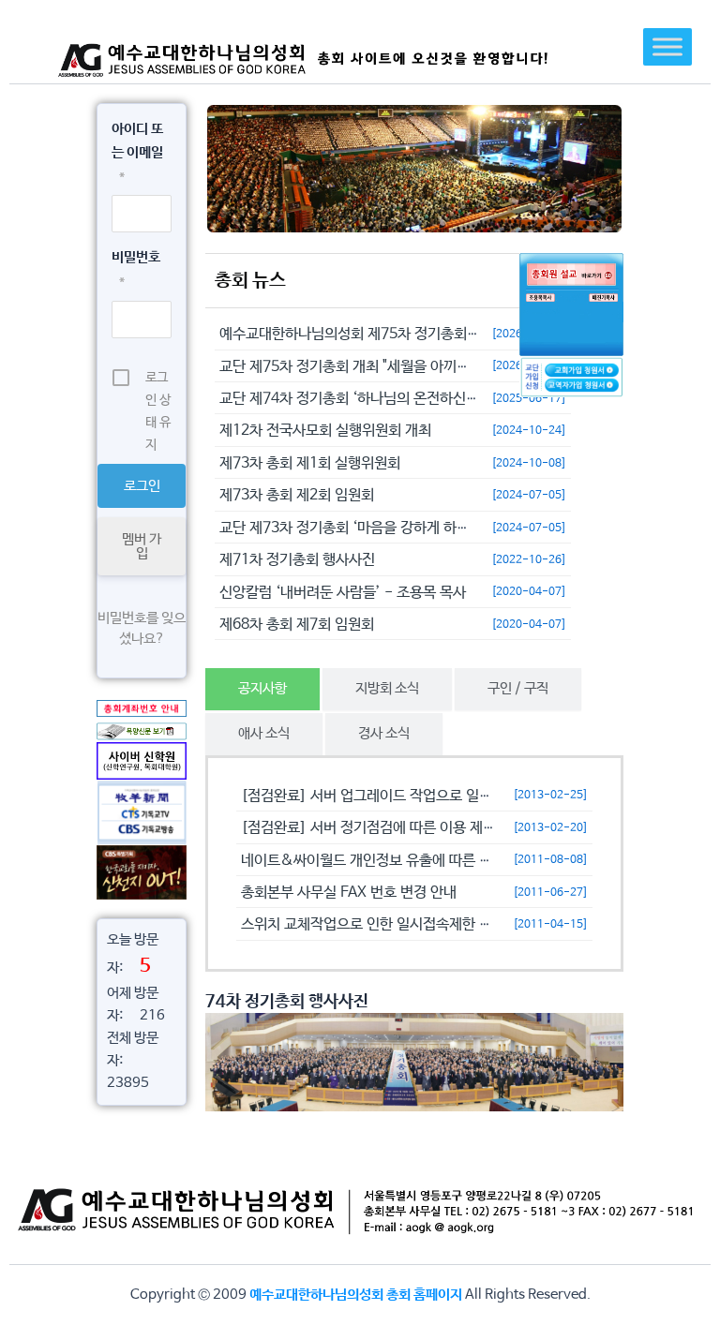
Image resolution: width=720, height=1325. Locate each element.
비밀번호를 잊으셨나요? (142, 628)
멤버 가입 (141, 546)
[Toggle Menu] (667, 46)
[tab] (262, 689)
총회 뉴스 (250, 280)
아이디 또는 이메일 (137, 152)
